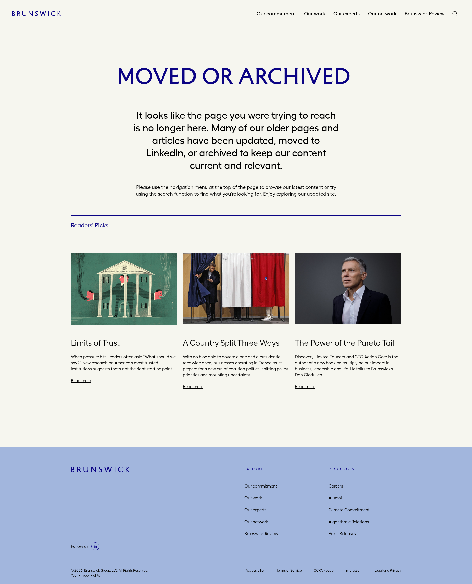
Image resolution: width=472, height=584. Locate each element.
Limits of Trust (95, 342)
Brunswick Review (425, 13)
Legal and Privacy (387, 570)
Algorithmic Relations (349, 521)
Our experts (346, 13)
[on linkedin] (95, 546)
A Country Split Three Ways (231, 342)
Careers (336, 486)
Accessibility (255, 570)
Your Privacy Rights (85, 575)
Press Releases (342, 533)
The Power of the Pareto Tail (344, 342)
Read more (81, 380)
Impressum (354, 570)
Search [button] (456, 13)
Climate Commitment (349, 509)
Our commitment (276, 13)
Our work (314, 13)
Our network (382, 13)
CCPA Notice (324, 570)
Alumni (335, 498)
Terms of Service (289, 570)
